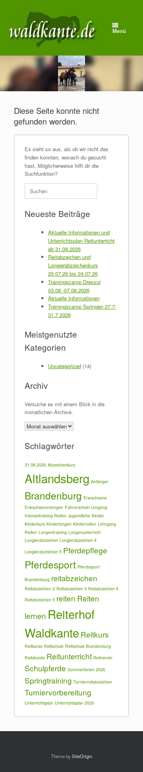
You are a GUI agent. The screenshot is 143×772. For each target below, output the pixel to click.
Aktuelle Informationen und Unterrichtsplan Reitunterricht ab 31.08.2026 (81, 241)
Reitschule (54, 646)
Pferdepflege (85, 550)
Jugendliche (79, 516)
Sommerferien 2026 (86, 669)
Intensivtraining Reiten (45, 516)
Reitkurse (34, 646)
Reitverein (102, 658)
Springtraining (48, 680)
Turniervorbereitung (58, 692)
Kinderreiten (84, 524)
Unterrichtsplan (39, 703)
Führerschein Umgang (86, 507)
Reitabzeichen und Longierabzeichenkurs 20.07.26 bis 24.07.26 (73, 265)
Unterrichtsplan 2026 (74, 703)
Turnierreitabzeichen (92, 682)
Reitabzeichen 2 (40, 588)
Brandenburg (53, 495)
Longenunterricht (84, 532)
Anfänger (99, 481)
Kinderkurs (35, 524)
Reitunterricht (69, 656)
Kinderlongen (59, 524)
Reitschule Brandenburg (88, 646)
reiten (65, 598)
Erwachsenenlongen (44, 507)
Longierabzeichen (41, 540)
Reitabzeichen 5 (40, 600)
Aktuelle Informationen (74, 298)
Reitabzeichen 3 (71, 588)
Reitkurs (95, 634)
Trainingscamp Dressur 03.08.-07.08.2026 (74, 286)
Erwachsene (95, 498)
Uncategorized (64, 366)
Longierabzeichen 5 (43, 552)
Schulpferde (45, 668)
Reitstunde (35, 658)
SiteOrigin (82, 756)
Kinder (98, 516)
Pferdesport (50, 564)
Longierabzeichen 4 (78, 540)
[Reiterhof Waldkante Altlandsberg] (53, 28)
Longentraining (53, 532)
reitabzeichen (74, 577)
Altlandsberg (57, 478)
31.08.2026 (35, 465)
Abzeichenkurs (61, 465)
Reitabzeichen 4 (103, 588)
